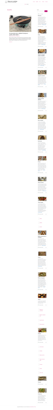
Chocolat (41, 364)
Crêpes (41, 218)
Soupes (41, 368)
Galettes (41, 222)
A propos (46, 1)
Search (38, 9)
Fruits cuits (41, 372)
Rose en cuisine (12, 1)
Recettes (37, 1)
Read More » (10, 41)
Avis (39, 1)
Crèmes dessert (42, 324)
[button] (40, 1)
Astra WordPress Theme (33, 406)
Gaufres (41, 226)
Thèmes (43, 1)
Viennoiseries (42, 346)
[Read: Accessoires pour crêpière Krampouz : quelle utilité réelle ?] (20, 23)
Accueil (34, 1)
